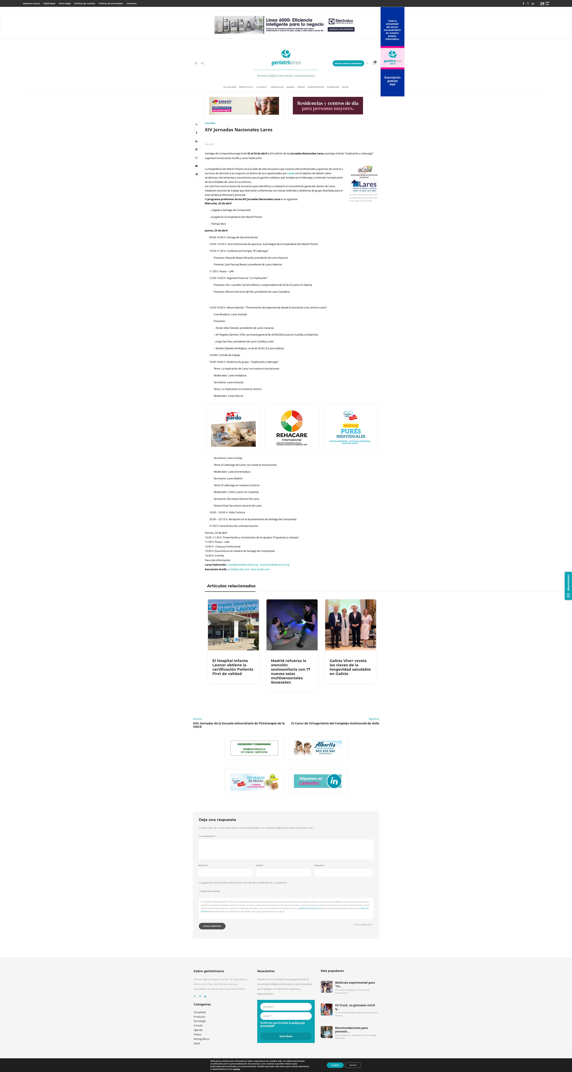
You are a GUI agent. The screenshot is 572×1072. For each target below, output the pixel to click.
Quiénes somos (31, 3)
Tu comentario (207, 836)
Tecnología (277, 87)
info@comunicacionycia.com (310, 908)
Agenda (290, 87)
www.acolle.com (260, 569)
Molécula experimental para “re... (355, 984)
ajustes (236, 1069)
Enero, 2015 (209, 144)
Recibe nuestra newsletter (348, 63)
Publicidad (49, 3)
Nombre (203, 865)
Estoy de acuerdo (210, 891)
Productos (245, 87)
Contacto (131, 3)
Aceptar (335, 1065)
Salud (345, 87)
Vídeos (301, 87)
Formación (333, 87)
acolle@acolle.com (238, 569)
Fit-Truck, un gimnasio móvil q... (355, 1007)
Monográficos (315, 87)
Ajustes (353, 1065)
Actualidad (229, 87)
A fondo (261, 87)
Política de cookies (84, 3)
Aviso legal (65, 3)
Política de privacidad (111, 3)
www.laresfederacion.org (274, 564)
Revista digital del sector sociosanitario (286, 76)
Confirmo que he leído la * (282, 1024)
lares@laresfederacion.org (242, 564)
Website (319, 865)
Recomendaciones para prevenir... (351, 1029)
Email (259, 865)
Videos (197, 1034)
